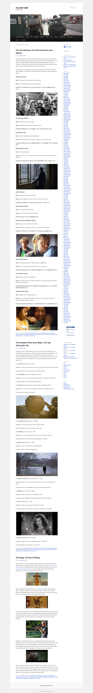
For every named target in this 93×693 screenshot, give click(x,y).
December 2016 (67, 242)
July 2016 (66, 250)
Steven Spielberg (23, 678)
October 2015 (67, 264)
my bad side (22, 7)
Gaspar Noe (52, 675)
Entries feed (66, 384)
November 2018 (67, 207)
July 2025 (66, 93)
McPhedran (66, 344)
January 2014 (67, 296)
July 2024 (66, 107)
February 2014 (67, 294)
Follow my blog (70, 334)
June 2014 (66, 288)
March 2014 (66, 293)
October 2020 (67, 173)
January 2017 (67, 241)
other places (70, 37)
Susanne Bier (32, 335)
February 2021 (67, 167)
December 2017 (67, 224)
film (31, 37)
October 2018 (67, 208)
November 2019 (67, 190)
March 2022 (66, 147)
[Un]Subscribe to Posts (69, 389)
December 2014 (67, 279)
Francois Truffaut (46, 675)
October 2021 (67, 154)
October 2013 (67, 301)
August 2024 (66, 105)
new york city (62, 37)
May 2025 (66, 96)
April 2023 (66, 127)
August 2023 (66, 120)
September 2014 (67, 284)
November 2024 (67, 104)
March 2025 (66, 97)
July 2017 (66, 231)
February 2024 (67, 111)
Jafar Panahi (26, 334)
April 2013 (66, 310)
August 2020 (66, 176)
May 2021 (66, 162)
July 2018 (66, 213)
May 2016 (66, 253)
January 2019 (67, 204)
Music (67, 332)
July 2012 (66, 322)
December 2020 (67, 170)
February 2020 (67, 185)
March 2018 (66, 219)
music (47, 37)
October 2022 (67, 136)
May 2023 (66, 125)
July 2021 (66, 159)
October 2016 (67, 245)
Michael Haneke (19, 335)
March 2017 (66, 237)
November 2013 (67, 299)
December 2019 (67, 188)
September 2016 (67, 247)
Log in (65, 382)
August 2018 (66, 211)
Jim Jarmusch (42, 334)
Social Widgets (41, 691)
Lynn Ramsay (54, 334)
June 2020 (66, 179)
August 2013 (66, 304)
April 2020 (66, 182)
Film (70, 332)
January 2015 (67, 277)
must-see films (26, 335)
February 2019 (67, 202)
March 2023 (66, 128)
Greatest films (19, 549)
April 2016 (66, 254)
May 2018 (66, 216)
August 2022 (66, 139)
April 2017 (66, 236)
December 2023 (67, 114)
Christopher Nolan (32, 675)
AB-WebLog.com (51, 691)
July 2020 (66, 177)
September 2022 (67, 137)
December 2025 (67, 85)
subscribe (24, 40)
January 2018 (67, 222)
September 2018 (67, 210)
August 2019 (66, 194)
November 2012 (67, 317)
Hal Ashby (37, 549)
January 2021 (67, 168)
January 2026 (67, 83)
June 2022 (66, 142)
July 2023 (66, 122)
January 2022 (67, 150)
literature (36, 37)
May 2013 (66, 308)
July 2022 (66, 140)
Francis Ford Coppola (52, 548)
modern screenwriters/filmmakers (24, 569)
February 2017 (67, 239)
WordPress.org (67, 387)
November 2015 (67, 262)
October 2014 (67, 282)
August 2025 (66, 91)
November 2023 (67, 116)
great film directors (50, 333)
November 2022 (67, 134)
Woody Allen (34, 550)
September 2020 (67, 174)
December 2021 (67, 151)
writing (27, 37)
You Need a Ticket (68, 60)
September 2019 (67, 193)
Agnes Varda (27, 333)
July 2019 (66, 196)
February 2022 (67, 148)
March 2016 (66, 256)
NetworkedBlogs (69, 327)
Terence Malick (30, 678)
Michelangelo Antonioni (41, 677)
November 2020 (67, 171)
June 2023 (66, 123)
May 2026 (66, 77)
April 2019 (66, 199)
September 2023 (67, 119)
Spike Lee (21, 550)
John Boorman (48, 334)
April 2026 (66, 79)
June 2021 (66, 160)
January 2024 (67, 113)
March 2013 (66, 311)
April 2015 (66, 273)
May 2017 (66, 234)
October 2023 (67, 117)
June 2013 (66, 307)
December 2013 (67, 298)
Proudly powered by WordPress (46, 685)
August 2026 (66, 73)
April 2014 (66, 291)
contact (17, 40)
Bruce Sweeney (42, 333)
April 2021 (66, 164)
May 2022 (66, 144)
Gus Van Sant (32, 549)
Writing (72, 332)
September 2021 (67, 156)
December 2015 (67, 261)
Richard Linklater (50, 549)
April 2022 (66, 145)
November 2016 (67, 244)
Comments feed (67, 385)
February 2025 (67, 99)
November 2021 (67, 153)
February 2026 (67, 82)
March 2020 (66, 184)
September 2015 (67, 265)
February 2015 (67, 276)
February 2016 (67, 257)
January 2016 (67, 259)
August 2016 (66, 248)
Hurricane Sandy (67, 365)
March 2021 (66, 165)
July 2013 (66, 305)
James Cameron (26, 677)
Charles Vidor (44, 548)
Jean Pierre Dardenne (33, 334)
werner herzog (37, 678)
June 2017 (66, 233)
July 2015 (66, 268)
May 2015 (66, 271)
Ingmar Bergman (19, 677)
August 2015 (66, 267)
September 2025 (67, 90)
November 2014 (67, 281)
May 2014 (66, 290)
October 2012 (67, 319)
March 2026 (66, 80)
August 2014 (66, 285)
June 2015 (66, 270)
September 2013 (67, 302)
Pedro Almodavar (50, 677)
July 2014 (66, 287)
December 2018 (67, 205)
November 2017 (67, 225)
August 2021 (66, 157)
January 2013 (67, 314)
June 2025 (66, 94)
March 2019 (66, 201)
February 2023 (67, 130)
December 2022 (67, 133)
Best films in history (35, 333)
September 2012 (67, 321)
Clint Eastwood (39, 675)
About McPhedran (20, 37)
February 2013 (67, 313)
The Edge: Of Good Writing (28, 557)
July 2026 (66, 74)
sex (51, 37)
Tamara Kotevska (27, 550)
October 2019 (67, 191)
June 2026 (66, 76)
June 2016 (66, 251)
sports (56, 37)
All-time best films (28, 548)
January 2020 (67, 187)
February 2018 (67, 220)
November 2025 (67, 87)
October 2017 (67, 227)
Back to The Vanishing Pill (70, 64)
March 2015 (66, 274)
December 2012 (67, 316)
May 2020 (66, 180)
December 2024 (67, 102)
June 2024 (66, 108)
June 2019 (66, 197)
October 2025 (67, 88)
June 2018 (66, 214)
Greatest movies (25, 549)
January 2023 (67, 131)
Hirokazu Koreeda (19, 334)
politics (42, 37)
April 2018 (66, 217)
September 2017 (67, 228)
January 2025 (67, 100)
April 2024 (66, 110)
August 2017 (66, 230)
